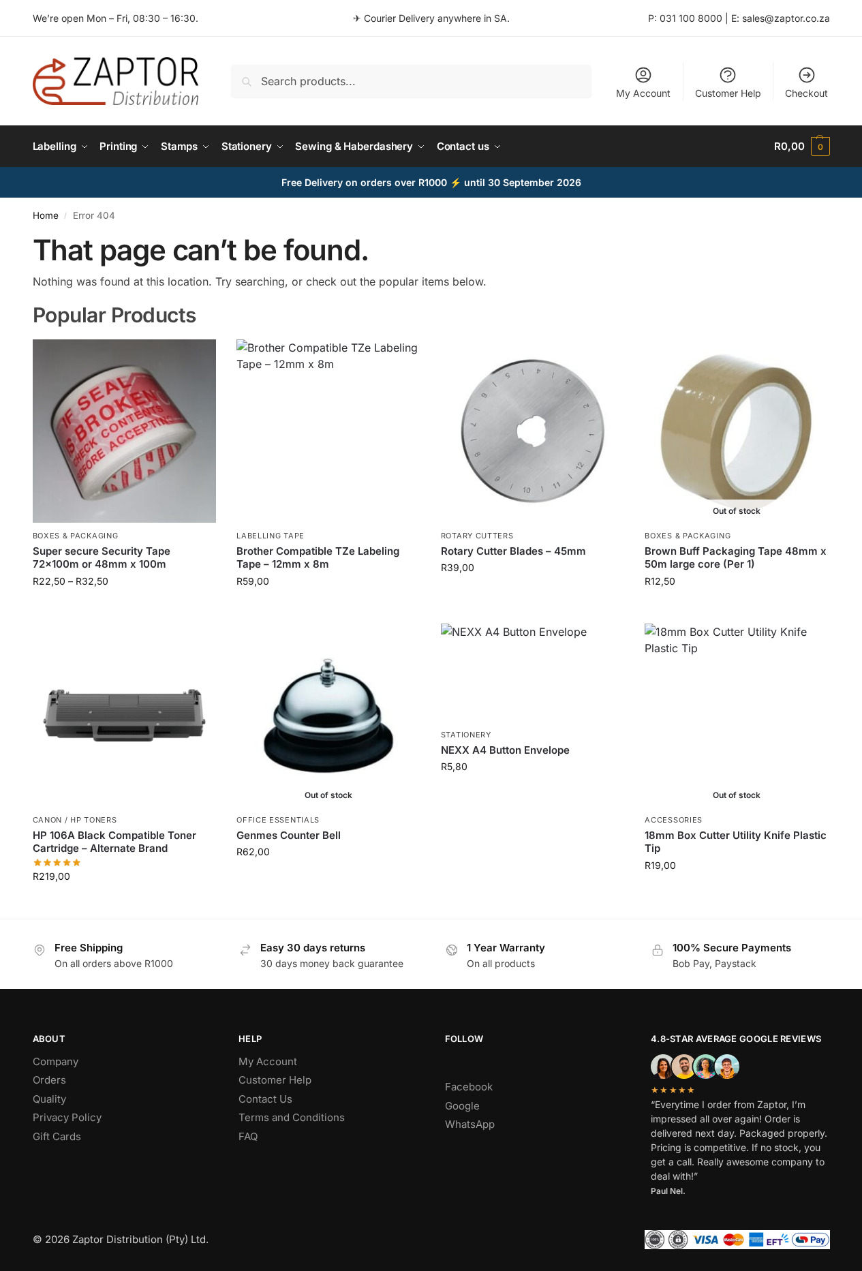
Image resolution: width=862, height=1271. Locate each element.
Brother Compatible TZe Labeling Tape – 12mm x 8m (317, 558)
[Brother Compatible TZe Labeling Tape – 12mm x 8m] (328, 431)
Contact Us (265, 1098)
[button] (801, 146)
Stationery (466, 734)
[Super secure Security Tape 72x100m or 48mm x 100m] (125, 431)
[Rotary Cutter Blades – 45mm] (533, 431)
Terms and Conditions (291, 1117)
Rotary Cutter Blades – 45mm (513, 551)
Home (46, 215)
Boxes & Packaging (76, 535)
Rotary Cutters (477, 535)
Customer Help (728, 93)
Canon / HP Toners (75, 820)
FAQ (248, 1136)
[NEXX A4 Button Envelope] (533, 673)
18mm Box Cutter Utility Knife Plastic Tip (736, 842)
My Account (643, 93)
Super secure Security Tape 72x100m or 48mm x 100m (101, 558)
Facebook (469, 1086)
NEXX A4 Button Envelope (505, 750)
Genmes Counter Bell (288, 835)
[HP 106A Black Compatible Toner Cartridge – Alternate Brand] (125, 716)
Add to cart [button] (532, 596)
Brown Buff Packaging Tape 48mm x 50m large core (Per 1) (736, 558)
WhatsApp (470, 1124)
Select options (124, 609)
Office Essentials (278, 820)
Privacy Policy (67, 1117)
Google (462, 1105)
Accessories (674, 820)
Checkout (806, 93)
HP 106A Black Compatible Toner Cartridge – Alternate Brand (114, 842)
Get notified (736, 609)
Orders (49, 1079)
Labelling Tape (270, 535)
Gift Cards (57, 1136)
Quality (49, 1098)
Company (55, 1061)
